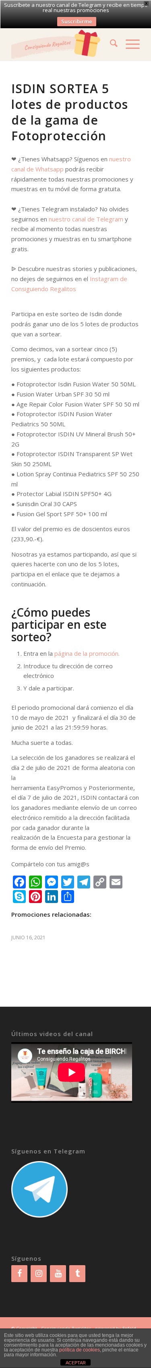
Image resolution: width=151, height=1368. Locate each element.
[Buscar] (110, 44)
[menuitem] (110, 44)
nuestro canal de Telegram (86, 219)
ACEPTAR (76, 1362)
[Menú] (129, 44)
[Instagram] (39, 1273)
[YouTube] (58, 1273)
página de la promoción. (87, 653)
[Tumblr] (77, 1273)
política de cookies (79, 1350)
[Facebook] (19, 1273)
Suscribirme (76, 21)
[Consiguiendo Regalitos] (62, 44)
